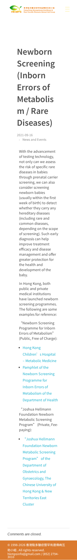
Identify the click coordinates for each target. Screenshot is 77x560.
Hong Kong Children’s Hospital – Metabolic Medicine (39, 354)
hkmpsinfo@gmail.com (23, 554)
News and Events (34, 139)
